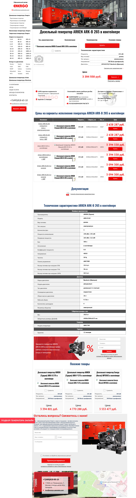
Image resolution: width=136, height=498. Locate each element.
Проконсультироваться (56, 460)
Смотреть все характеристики (113, 68)
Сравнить (58, 51)
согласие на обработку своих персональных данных (109, 357)
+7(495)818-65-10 (19, 100)
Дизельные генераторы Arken (19, 77)
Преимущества (92, 40)
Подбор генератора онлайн (17, 420)
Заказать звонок (19, 109)
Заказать (114, 77)
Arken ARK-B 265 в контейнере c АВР (44, 157)
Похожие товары (115, 40)
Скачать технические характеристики (82, 194)
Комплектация (70, 40)
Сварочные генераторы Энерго (19, 33)
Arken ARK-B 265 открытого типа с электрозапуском (43, 127)
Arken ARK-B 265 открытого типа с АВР (44, 137)
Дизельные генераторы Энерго (19, 15)
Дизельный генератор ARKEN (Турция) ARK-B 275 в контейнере (49, 375)
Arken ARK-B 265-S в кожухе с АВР (44, 177)
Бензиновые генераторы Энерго (19, 31)
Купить (115, 128)
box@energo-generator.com (21, 10)
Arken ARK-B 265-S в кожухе (44, 167)
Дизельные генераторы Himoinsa (20, 80)
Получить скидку (114, 81)
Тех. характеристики (45, 40)
